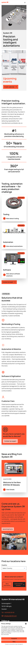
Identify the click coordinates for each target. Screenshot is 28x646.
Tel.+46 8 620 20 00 (8, 612)
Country (4, 565)
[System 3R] (5, 2)
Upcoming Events (8, 529)
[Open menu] (24, 2)
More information (7, 584)
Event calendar (9, 87)
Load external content (18, 584)
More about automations (14, 246)
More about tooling (12, 218)
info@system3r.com (10, 616)
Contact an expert (10, 441)
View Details (10, 489)
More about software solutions (13, 275)
